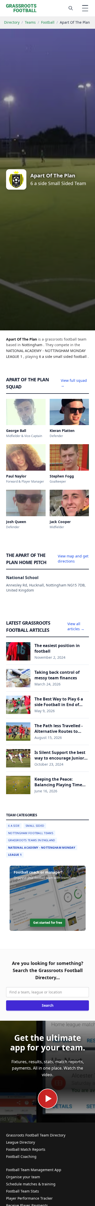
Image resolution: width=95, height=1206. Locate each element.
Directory (12, 22)
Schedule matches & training (30, 1184)
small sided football (70, 356)
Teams (30, 22)
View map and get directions (73, 559)
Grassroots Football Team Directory (35, 1135)
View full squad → (74, 383)
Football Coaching (21, 1156)
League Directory (20, 1142)
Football (47, 22)
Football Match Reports (25, 1149)
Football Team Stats (22, 1191)
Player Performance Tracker (29, 1198)
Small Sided (35, 826)
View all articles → (75, 626)
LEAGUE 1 (15, 855)
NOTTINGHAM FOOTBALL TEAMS (30, 833)
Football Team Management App (33, 1169)
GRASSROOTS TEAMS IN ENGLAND (31, 840)
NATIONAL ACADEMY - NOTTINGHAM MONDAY (41, 847)
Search (47, 1005)
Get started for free (47, 922)
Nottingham (32, 344)
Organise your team (23, 1176)
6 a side (46, 356)
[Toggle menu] (85, 8)
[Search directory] (70, 8)
